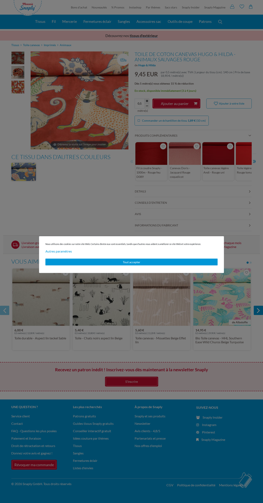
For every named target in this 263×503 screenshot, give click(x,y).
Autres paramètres (58, 251)
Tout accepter (131, 262)
